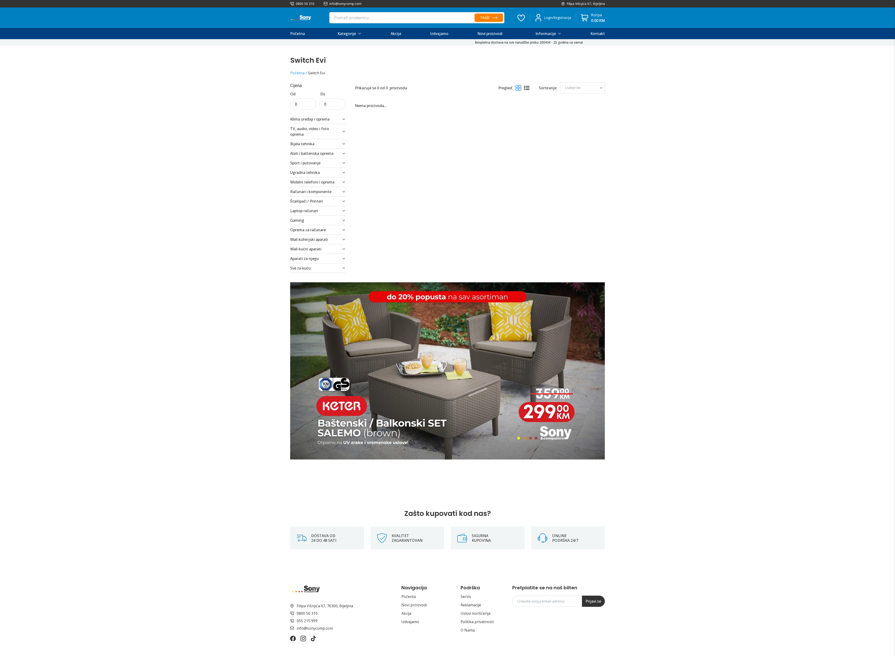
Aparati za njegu (304, 258)
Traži (484, 17)
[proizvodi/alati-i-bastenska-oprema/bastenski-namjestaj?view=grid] (447, 370)
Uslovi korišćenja (475, 613)
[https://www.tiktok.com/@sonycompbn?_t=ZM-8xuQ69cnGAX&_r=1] (313, 638)
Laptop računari (304, 210)
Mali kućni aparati (305, 249)
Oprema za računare (308, 229)
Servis (466, 596)
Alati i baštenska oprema (312, 153)
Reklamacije (471, 605)
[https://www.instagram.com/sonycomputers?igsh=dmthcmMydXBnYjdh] (303, 638)
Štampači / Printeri (306, 201)
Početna (297, 73)
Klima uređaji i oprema (310, 119)
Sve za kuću (300, 268)
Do (322, 94)
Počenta (408, 596)
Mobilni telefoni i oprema (312, 182)
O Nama (468, 630)
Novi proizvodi (414, 605)
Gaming (297, 220)
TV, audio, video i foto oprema (309, 131)
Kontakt (597, 33)
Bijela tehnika (302, 143)
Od (293, 94)
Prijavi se (593, 601)
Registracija (562, 17)
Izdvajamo (410, 621)
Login (548, 17)
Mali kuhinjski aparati (309, 239)
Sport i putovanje (305, 163)
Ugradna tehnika (305, 172)
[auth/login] (521, 17)
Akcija (406, 613)
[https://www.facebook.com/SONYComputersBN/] (293, 638)
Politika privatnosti (477, 621)
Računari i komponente (310, 191)
